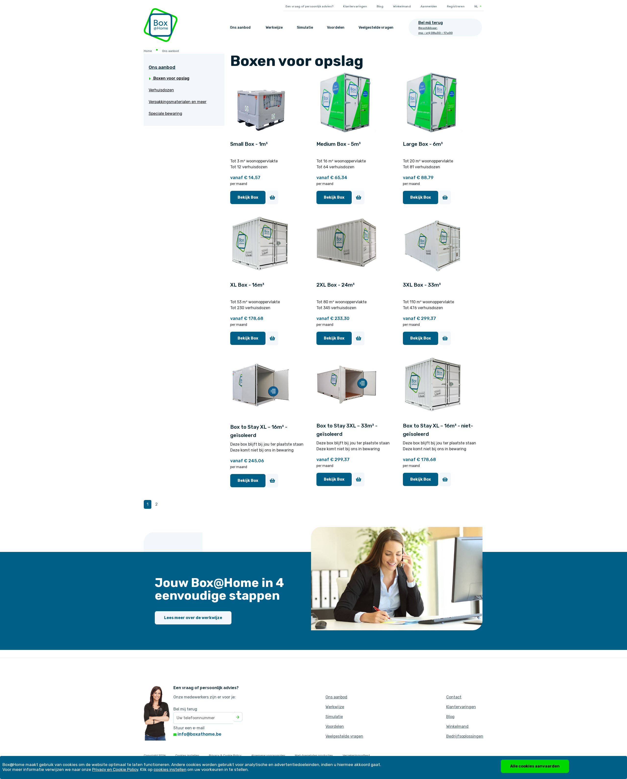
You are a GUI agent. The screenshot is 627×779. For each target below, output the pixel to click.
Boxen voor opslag (170, 78)
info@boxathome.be (199, 734)
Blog (380, 6)
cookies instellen (170, 769)
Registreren (456, 6)
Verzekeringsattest (356, 755)
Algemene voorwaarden (268, 755)
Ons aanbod (240, 27)
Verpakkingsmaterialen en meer (177, 101)
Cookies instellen (187, 755)
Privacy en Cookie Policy (115, 769)
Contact (453, 697)
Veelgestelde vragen (376, 27)
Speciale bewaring (165, 113)
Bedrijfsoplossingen (464, 736)
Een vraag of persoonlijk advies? (310, 6)
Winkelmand (402, 6)
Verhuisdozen (161, 90)
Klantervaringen (355, 6)
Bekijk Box (248, 197)
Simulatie (305, 27)
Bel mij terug (185, 709)
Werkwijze (274, 27)
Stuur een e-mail (189, 728)
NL (476, 6)
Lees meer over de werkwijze (193, 617)
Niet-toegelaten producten (314, 755)
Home (148, 51)
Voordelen (335, 27)
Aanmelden (429, 6)
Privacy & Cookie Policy (225, 755)
